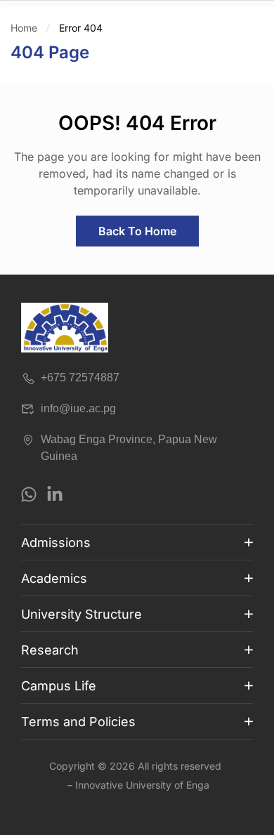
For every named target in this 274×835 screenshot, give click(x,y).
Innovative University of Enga (142, 785)
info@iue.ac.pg (78, 408)
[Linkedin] (55, 494)
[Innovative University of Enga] (64, 328)
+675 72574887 (80, 377)
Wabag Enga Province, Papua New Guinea (129, 447)
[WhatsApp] (29, 494)
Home (24, 28)
